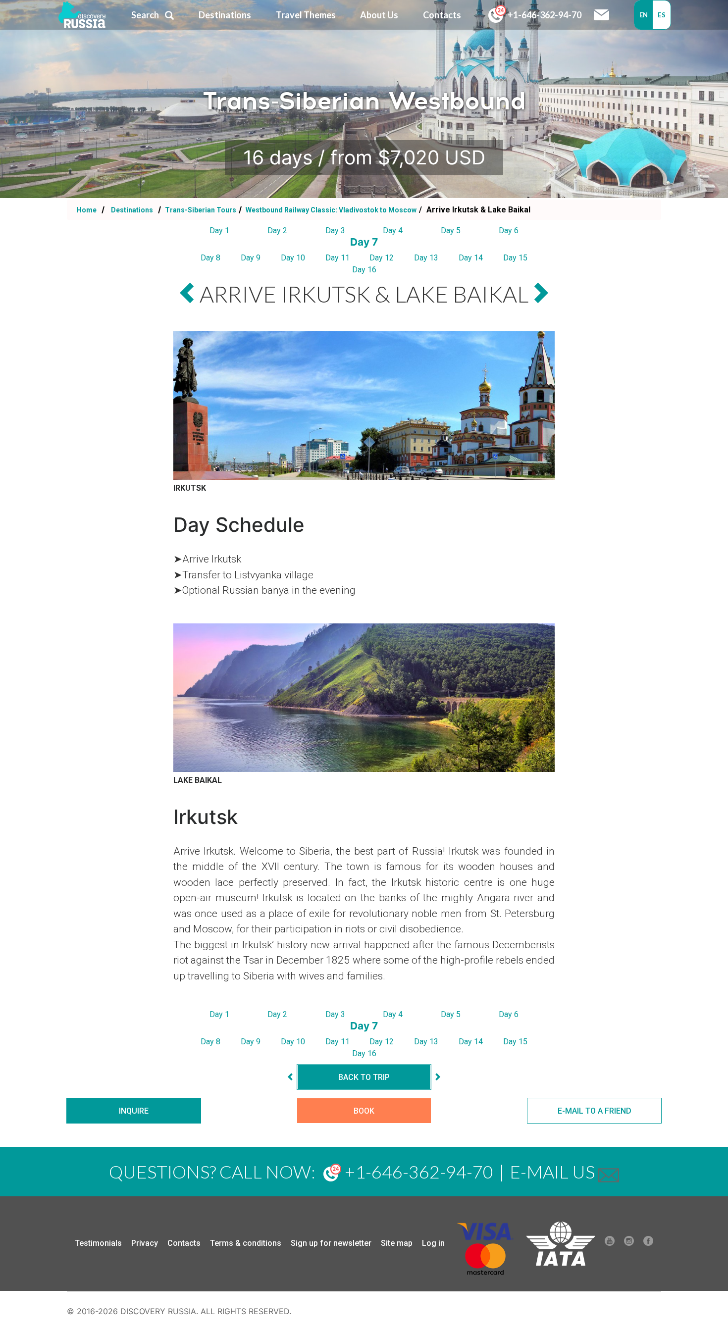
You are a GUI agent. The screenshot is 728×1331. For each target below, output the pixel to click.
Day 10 (293, 257)
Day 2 (277, 230)
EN (643, 15)
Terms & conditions (245, 1243)
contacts (442, 14)
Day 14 (471, 257)
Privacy (144, 1243)
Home (87, 210)
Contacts (184, 1243)
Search (145, 14)
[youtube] (610, 1243)
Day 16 (364, 269)
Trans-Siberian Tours (199, 210)
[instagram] (629, 1243)
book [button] (364, 1111)
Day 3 (335, 230)
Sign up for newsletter (331, 1243)
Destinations (131, 210)
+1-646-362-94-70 (543, 14)
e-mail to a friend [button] (594, 1111)
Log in (433, 1243)
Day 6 (509, 230)
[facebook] (648, 1243)
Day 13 (426, 257)
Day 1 (219, 230)
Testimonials (98, 1243)
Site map (397, 1243)
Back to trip (364, 1077)
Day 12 (381, 257)
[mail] (608, 1171)
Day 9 (250, 257)
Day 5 (451, 230)
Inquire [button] (134, 1111)
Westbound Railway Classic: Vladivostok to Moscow (330, 210)
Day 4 (393, 230)
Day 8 (210, 257)
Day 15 (515, 257)
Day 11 (337, 257)
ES (662, 15)
